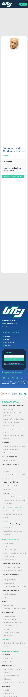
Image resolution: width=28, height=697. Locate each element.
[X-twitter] (17, 378)
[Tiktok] (21, 378)
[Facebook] (4, 378)
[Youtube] (12, 378)
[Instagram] (8, 378)
